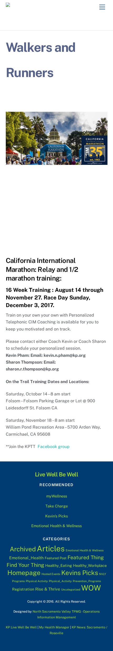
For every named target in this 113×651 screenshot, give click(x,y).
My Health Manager (54, 627)
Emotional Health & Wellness (56, 525)
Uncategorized (70, 589)
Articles (51, 548)
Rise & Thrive (47, 589)
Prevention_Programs (87, 581)
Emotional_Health (26, 557)
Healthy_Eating (58, 565)
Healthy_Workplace (90, 565)
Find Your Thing (25, 565)
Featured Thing (86, 557)
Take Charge (56, 506)
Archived (23, 549)
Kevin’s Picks (56, 516)
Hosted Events (51, 574)
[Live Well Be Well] (31, 6)
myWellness (56, 496)
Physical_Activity (60, 581)
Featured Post (55, 558)
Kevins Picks (79, 572)
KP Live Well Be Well (21, 627)
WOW (91, 587)
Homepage (23, 573)
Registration (23, 589)
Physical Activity (37, 581)
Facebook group (54, 446)
